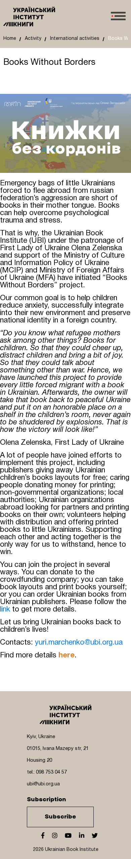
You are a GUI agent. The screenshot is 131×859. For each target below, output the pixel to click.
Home (9, 38)
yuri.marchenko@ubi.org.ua (79, 642)
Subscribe (60, 816)
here (66, 655)
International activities (74, 38)
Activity (33, 38)
